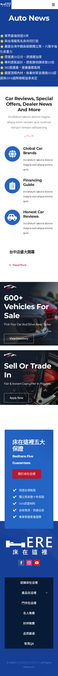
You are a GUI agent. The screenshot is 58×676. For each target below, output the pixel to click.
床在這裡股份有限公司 (27, 662)
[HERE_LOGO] (29, 538)
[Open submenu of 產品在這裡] (46, 593)
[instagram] (29, 563)
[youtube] (37, 563)
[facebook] (21, 563)
